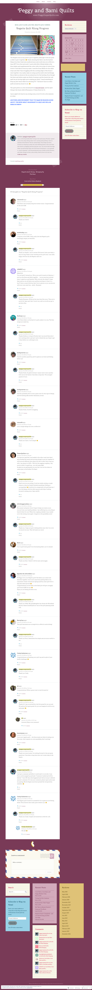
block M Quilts (39, 87)
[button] (23, 45)
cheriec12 (20, 199)
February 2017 (66, 928)
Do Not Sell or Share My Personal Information (52, 983)
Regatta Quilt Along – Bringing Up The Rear (33, 172)
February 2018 (66, 897)
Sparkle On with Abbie (24, 573)
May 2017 (64, 920)
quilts (22, 161)
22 (66, 51)
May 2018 (64, 891)
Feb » (69, 58)
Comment (49, 872)
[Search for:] (17, 892)
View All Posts (22, 154)
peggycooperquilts (29, 136)
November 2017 (66, 905)
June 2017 (64, 918)
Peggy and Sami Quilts (46, 10)
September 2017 (66, 910)
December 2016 (66, 934)
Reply (18, 211)
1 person (23, 208)
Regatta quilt (40, 24)
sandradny (20, 232)
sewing (47, 24)
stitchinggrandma (23, 504)
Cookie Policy (29, 987)
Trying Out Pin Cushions (72, 85)
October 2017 (65, 907)
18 (75, 48)
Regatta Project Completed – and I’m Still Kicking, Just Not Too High (74, 97)
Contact (49, 1)
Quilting (31, 24)
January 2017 (65, 931)
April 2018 (65, 894)
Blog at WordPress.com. (34, 983)
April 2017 (65, 923)
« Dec (66, 58)
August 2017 (65, 913)
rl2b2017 (19, 269)
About (43, 1)
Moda (17, 24)
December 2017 (66, 902)
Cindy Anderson (22, 653)
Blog (54, 1)
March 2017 (65, 926)
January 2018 (65, 899)
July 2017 (64, 915)
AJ (18, 686)
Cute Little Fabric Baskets (32, 180)
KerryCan (20, 620)
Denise (40, 958)
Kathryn (20, 316)
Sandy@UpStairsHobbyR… (46, 954)
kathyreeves (21, 352)
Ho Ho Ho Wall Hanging (47, 956)
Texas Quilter (21, 453)
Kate (18, 543)
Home (38, 1)
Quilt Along (23, 24)
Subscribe (69, 131)
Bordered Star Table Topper (72, 88)
